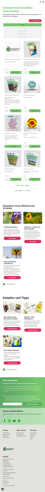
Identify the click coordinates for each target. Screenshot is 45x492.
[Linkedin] (19, 421)
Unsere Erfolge (33, 432)
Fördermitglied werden (21, 435)
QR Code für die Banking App (8, 478)
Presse (31, 437)
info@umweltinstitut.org (28, 399)
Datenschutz (5, 483)
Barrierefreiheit (6, 482)
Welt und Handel (6, 437)
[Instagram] (9, 421)
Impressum (5, 480)
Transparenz (32, 434)
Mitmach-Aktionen (20, 432)
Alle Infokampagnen (10, 284)
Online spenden (20, 434)
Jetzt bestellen (12, 232)
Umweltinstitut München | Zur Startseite (4, 2)
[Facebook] (4, 421)
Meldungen (32, 435)
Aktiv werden (21, 430)
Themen (5, 430)
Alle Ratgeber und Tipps (11, 369)
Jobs (31, 438)
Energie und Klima (6, 434)
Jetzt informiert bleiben (32, 404)
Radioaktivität (6, 435)
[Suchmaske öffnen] (40, 2)
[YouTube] (14, 421)
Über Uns (33, 430)
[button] (2, 489)
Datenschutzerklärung (27, 400)
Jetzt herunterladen (12, 323)
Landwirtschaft (6, 432)
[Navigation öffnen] (43, 2)
